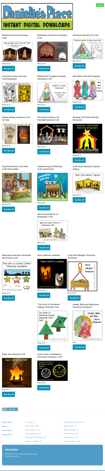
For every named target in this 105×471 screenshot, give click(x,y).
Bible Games (70, 426)
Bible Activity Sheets (74, 422)
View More (7, 68)
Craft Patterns (71, 434)
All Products (7, 430)
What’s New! (7, 422)
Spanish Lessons (72, 441)
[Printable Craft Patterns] (37, 29)
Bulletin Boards (71, 430)
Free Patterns (71, 437)
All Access (30, 422)
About (4, 426)
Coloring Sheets (33, 434)
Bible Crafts (31, 426)
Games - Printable (33, 441)
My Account (6, 434)
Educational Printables (35, 437)
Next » (14, 409)
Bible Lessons (32, 430)
